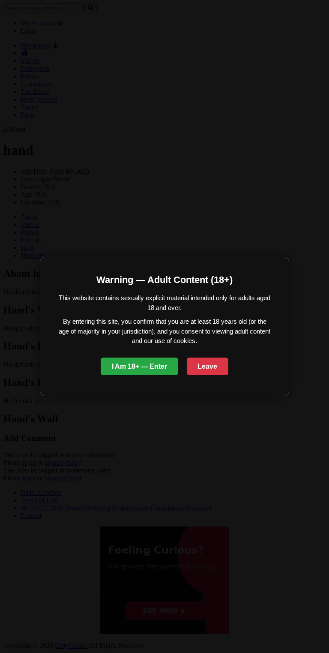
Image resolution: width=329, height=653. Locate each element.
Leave (207, 366)
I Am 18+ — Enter (139, 366)
